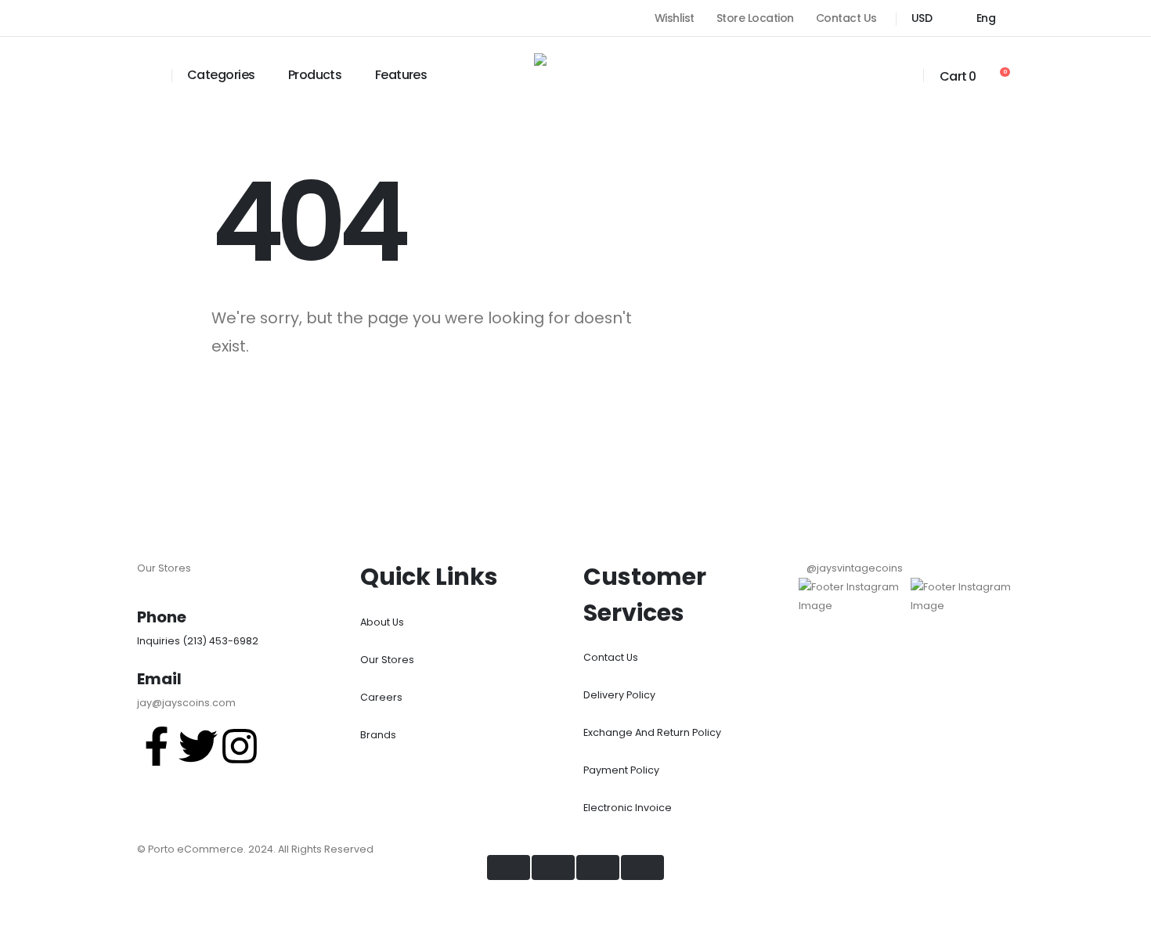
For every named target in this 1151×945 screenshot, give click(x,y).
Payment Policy (621, 770)
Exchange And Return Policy (652, 732)
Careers (381, 697)
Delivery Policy (619, 695)
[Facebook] (143, 18)
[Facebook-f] (156, 746)
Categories (220, 75)
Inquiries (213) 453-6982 (197, 640)
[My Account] (901, 75)
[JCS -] (575, 73)
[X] (171, 18)
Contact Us (846, 18)
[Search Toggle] (146, 75)
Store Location (755, 18)
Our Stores (387, 659)
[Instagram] (199, 18)
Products (315, 75)
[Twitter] (198, 746)
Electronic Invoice (627, 807)
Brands (378, 734)
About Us (382, 622)
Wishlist (675, 18)
